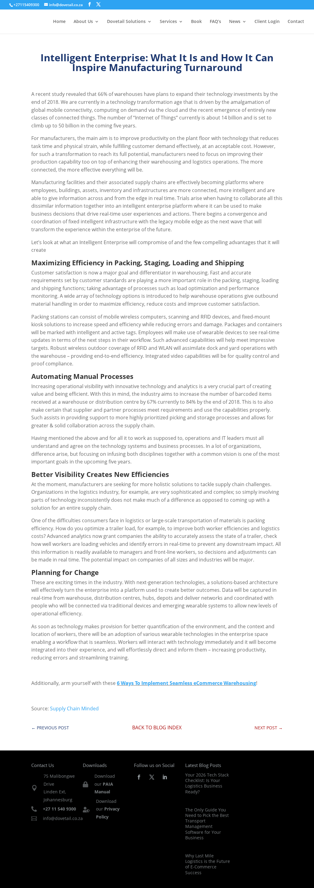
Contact (296, 21)
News (234, 21)
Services (168, 21)
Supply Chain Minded (74, 708)
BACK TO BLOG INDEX (157, 727)
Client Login (267, 21)
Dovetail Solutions (126, 21)
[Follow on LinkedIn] (165, 777)
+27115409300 (26, 4)
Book (196, 21)
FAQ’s (215, 21)
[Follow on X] (152, 777)
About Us (83, 21)
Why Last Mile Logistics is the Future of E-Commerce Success (207, 864)
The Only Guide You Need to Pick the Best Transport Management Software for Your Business (207, 824)
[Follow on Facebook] (139, 777)
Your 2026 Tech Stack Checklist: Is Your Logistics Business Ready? (207, 783)
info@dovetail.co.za (63, 818)
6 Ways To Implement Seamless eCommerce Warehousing (186, 683)
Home (59, 21)
